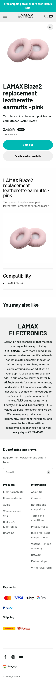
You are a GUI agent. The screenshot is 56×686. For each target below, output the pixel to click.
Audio (6, 504)
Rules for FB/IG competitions (40, 535)
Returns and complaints (38, 507)
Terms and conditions (37, 518)
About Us (36, 491)
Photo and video (13, 498)
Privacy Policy (39, 526)
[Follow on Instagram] (13, 657)
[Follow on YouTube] (21, 657)
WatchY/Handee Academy (41, 546)
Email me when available (28, 156)
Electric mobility (13, 491)
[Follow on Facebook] (5, 657)
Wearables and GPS (12, 513)
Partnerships (39, 561)
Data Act (36, 554)
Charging (8, 532)
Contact (36, 498)
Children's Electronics (10, 524)
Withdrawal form (41, 567)
